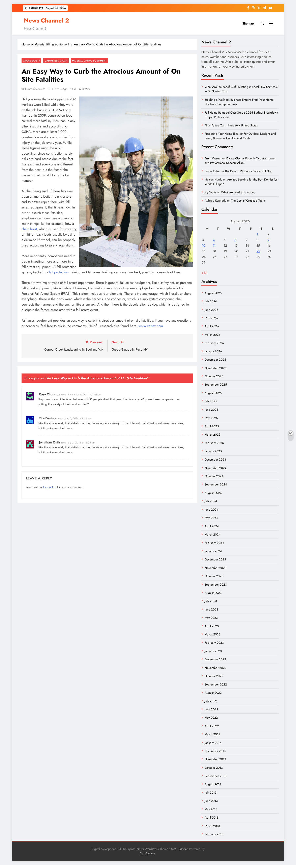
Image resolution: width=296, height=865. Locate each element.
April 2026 (212, 326)
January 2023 (213, 651)
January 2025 (213, 451)
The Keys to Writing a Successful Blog (248, 171)
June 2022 (211, 709)
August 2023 (213, 593)
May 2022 (211, 717)
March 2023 (212, 634)
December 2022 (215, 659)
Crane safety (31, 60)
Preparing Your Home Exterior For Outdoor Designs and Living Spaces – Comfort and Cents (240, 135)
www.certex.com (151, 325)
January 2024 (213, 551)
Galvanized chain (56, 60)
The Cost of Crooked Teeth (248, 200)
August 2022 (213, 693)
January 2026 (213, 351)
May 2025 (211, 418)
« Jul (204, 272)
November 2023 (215, 568)
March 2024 (212, 534)
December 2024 (215, 459)
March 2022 (212, 734)
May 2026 (211, 318)
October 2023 (214, 576)
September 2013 (215, 776)
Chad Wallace (48, 418)
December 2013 (215, 751)
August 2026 (213, 293)
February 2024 (214, 543)
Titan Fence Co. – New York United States (231, 125)
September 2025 (216, 384)
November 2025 (215, 368)
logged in (49, 487)
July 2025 (211, 401)
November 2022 (216, 668)
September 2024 (216, 484)
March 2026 (212, 334)
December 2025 (215, 359)
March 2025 (212, 434)
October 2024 (214, 476)
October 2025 (214, 376)
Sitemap (248, 23)
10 (203, 245)
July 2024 (211, 501)
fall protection (59, 272)
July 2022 (211, 701)
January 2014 (213, 743)
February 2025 (214, 443)
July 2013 (210, 792)
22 (258, 251)
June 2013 (211, 801)
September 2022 (216, 684)
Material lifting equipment (89, 60)
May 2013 (211, 809)
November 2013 (215, 759)
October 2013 (214, 767)
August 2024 (213, 493)
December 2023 (215, 559)
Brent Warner (213, 158)
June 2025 (211, 409)
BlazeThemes (147, 853)
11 (214, 245)
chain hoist (29, 229)
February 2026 (214, 343)
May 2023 (211, 618)
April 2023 (212, 626)
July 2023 (211, 601)
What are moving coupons (238, 192)
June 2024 (211, 509)
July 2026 (211, 301)
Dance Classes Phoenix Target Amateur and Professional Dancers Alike (240, 160)
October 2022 (214, 676)
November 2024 (216, 468)
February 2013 (214, 834)
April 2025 (212, 426)
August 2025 (213, 393)
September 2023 (216, 584)
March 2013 (212, 826)
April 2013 (211, 817)
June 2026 (211, 310)
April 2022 (212, 726)
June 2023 (211, 609)
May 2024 (211, 518)
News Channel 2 (46, 20)
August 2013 (213, 784)
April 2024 (212, 526)
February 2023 (214, 642)
